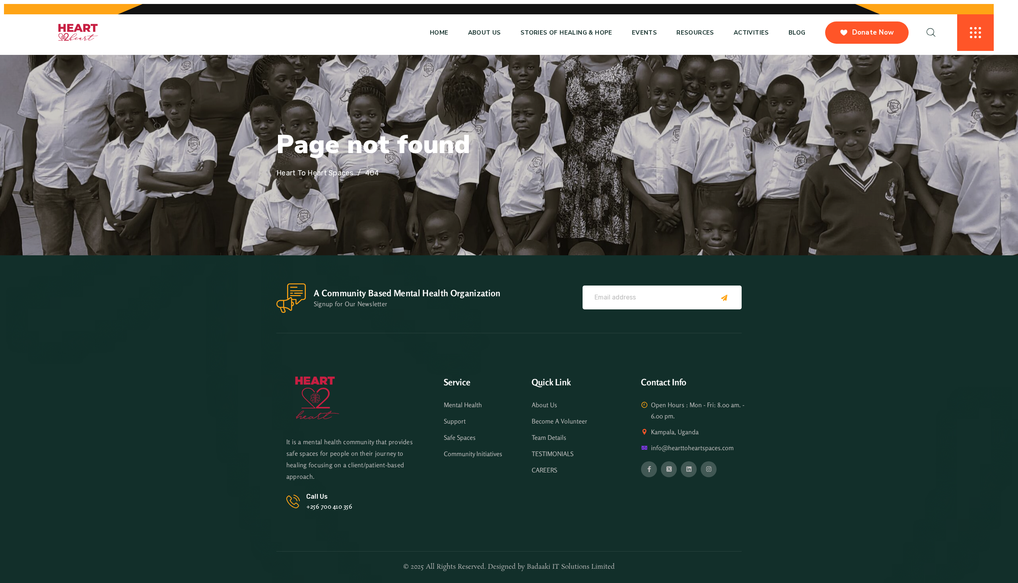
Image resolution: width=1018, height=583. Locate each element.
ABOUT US (484, 33)
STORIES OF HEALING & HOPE (566, 33)
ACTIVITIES (751, 33)
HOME (439, 33)
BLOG (797, 33)
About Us (544, 405)
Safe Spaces (460, 437)
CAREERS (544, 470)
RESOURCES (695, 33)
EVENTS (644, 33)
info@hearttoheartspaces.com (692, 448)
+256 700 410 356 (329, 506)
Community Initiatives (473, 454)
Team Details (549, 437)
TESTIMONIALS (552, 454)
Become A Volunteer (559, 421)
